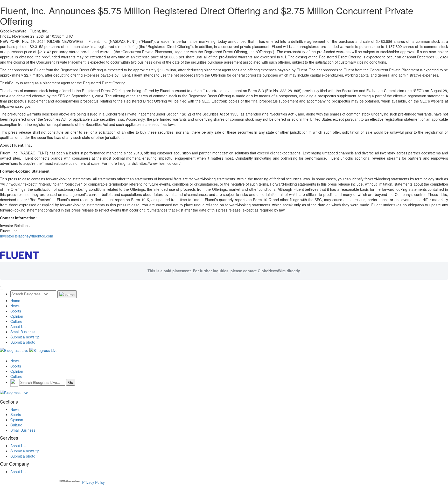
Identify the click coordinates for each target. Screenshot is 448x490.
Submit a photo (22, 342)
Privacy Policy (93, 482)
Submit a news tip (24, 336)
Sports (15, 311)
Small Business (22, 331)
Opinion (16, 316)
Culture (16, 321)
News (14, 305)
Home (15, 300)
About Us (17, 326)
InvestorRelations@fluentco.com (26, 236)
